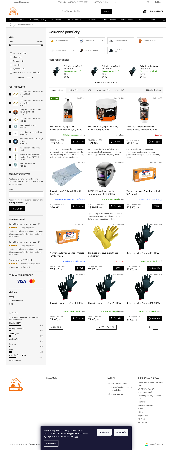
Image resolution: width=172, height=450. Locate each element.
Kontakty (141, 402)
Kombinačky (14, 339)
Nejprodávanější (103, 90)
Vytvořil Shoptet (156, 444)
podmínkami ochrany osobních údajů (26, 201)
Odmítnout (104, 432)
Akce (16, 57)
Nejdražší (87, 90)
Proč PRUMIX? (143, 422)
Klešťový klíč (14, 333)
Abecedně (119, 90)
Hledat (106, 11)
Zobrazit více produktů (104, 82)
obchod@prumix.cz (119, 383)
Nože (11, 350)
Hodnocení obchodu (146, 405)
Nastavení (51, 443)
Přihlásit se (16, 209)
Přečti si (141, 419)
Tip (16, 65)
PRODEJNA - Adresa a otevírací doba (73, 2)
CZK (149, 2)
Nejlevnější (73, 90)
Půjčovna (141, 412)
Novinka (18, 61)
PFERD (11, 297)
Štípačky (12, 344)
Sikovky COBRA (15, 323)
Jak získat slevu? (16, 300)
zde (76, 436)
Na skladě (19, 53)
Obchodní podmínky (146, 392)
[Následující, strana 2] (155, 327)
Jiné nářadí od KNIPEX (17, 355)
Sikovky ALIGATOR (16, 328)
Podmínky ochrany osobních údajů (149, 397)
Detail (157, 206)
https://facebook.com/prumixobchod (121, 388)
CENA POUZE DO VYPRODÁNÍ (26, 72)
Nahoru (57, 327)
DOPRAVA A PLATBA (101, 2)
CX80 (11, 304)
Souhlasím (121, 432)
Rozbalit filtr (24, 77)
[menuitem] (11, 20)
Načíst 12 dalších (106, 327)
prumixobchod (117, 394)
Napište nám (143, 415)
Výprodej (18, 68)
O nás (140, 409)
